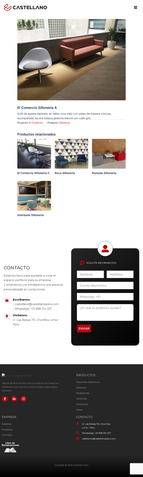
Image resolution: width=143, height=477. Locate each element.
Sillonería (64, 122)
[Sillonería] (81, 388)
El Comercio (36, 122)
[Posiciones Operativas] (88, 382)
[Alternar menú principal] (135, 7)
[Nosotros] (6, 424)
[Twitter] (14, 399)
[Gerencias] (81, 399)
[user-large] (105, 248)
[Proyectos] (7, 429)
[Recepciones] (82, 393)
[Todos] (79, 410)
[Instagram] (23, 399)
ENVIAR (84, 328)
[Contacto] (7, 435)
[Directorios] (82, 404)
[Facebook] (5, 399)
